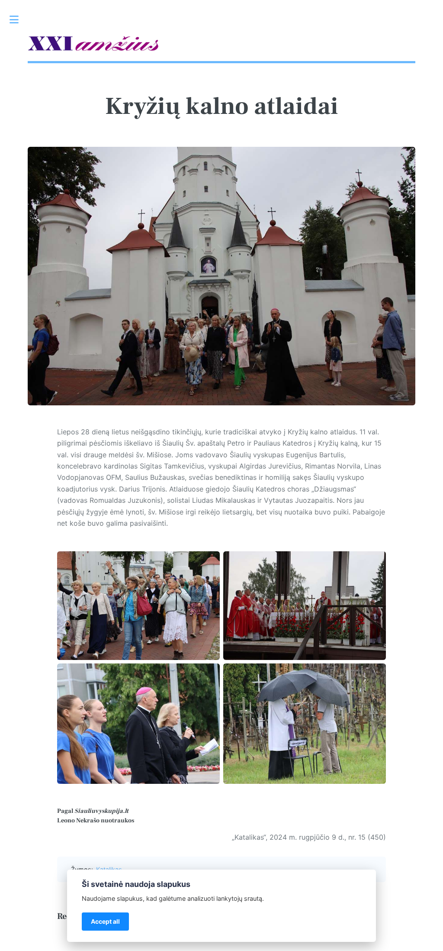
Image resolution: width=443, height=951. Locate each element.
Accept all (105, 921)
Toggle (18, 19)
